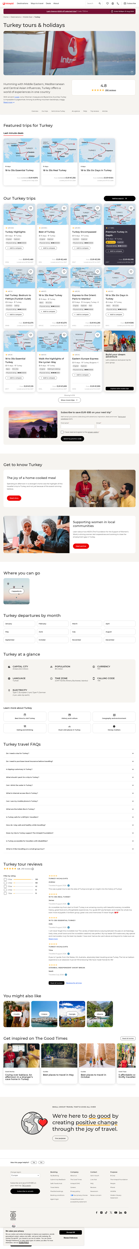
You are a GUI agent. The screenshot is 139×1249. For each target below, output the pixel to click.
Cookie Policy (23, 1242)
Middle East (27, 17)
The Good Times (76, 1179)
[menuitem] (8, 3)
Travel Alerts (54, 1187)
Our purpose (60, 1138)
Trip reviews (94, 111)
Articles (105, 111)
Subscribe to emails (25, 1191)
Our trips (45, 111)
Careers (73, 1187)
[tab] (13, 133)
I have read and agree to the (81, 432)
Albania (100, 1014)
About (56, 3)
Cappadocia (17, 591)
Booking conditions (57, 1195)
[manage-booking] (112, 3)
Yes (34, 1162)
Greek (16, 97)
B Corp (112, 1175)
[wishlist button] (30, 208)
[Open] (32, 869)
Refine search (118, 199)
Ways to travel (37, 3)
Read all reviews (56, 983)
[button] (132, 71)
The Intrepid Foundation (119, 1179)
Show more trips (68, 400)
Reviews (93, 1187)
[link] (19, 624)
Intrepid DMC (75, 1183)
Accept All (70, 1232)
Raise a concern (95, 1195)
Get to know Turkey (58, 111)
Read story (14, 498)
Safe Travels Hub (56, 1183)
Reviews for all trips (74, 983)
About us (73, 1175)
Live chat (93, 1179)
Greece (44, 1014)
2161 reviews (110, 90)
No (41, 1162)
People (112, 1183)
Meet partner (81, 546)
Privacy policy (75, 1191)
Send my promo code (72, 439)
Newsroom (94, 1191)
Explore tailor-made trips (120, 388)
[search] (91, 3)
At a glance (76, 111)
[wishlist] (107, 3)
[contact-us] (118, 3)
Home (5, 17)
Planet (112, 1187)
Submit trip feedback (57, 1179)
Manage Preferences (71, 1238)
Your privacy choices (80, 1195)
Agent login (54, 1199)
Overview (35, 111)
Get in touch (94, 1175)
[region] (43, 1237)
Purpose (113, 1172)
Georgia (72, 1014)
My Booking (54, 1175)
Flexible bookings (56, 1191)
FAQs (85, 111)
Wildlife (113, 1191)
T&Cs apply (26, 1186)
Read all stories (128, 1038)
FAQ (91, 1183)
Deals (48, 3)
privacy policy (93, 432)
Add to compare (16, 248)
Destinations (22, 3)
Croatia (17, 1014)
